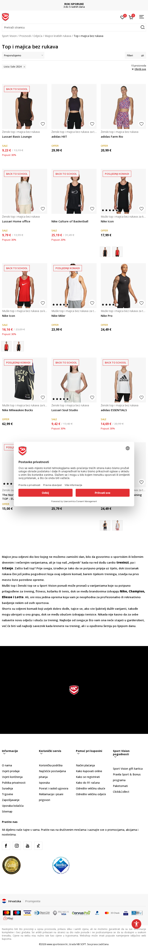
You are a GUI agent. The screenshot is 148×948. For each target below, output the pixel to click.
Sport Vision (9, 36)
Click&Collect (121, 791)
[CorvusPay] (81, 913)
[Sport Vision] (5, 17)
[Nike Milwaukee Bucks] (24, 380)
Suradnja (7, 788)
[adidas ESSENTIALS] (123, 380)
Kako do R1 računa (88, 782)
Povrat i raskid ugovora (53, 788)
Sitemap (7, 811)
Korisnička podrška (50, 765)
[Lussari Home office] (24, 191)
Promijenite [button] (32, 901)
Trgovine (7, 794)
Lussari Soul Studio (64, 410)
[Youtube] (27, 846)
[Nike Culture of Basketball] (74, 191)
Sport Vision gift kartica (128, 768)
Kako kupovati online (89, 771)
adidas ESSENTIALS (114, 410)
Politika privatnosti (13, 782)
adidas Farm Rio (112, 136)
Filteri (130, 55)
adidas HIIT (59, 136)
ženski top (25, 585)
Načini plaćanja (85, 765)
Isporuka (44, 782)
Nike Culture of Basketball (69, 221)
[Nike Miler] (74, 285)
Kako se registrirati (88, 777)
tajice (75, 608)
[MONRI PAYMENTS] (8, 918)
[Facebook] (6, 846)
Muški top (9, 585)
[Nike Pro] (123, 285)
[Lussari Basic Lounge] (24, 106)
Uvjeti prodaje (11, 771)
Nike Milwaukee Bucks (17, 410)
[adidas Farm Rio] (123, 106)
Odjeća (37, 36)
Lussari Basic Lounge (17, 136)
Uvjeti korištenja (12, 777)
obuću (39, 620)
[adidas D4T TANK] (117, 525)
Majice (7, 557)
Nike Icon (107, 221)
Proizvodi (25, 36)
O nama (7, 765)
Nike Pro (107, 316)
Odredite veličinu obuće (90, 788)
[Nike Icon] (123, 191)
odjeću (28, 620)
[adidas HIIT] (74, 106)
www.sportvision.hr (57, 944)
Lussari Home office (16, 221)
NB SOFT (81, 944)
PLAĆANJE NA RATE (95, 3)
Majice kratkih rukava (58, 36)
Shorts (7, 608)
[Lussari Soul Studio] (74, 380)
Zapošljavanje (10, 800)
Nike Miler (58, 316)
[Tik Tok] (38, 846)
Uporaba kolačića (13, 805)
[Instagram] (17, 846)
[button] (74, 27)
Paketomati (120, 786)
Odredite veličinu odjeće (91, 794)
